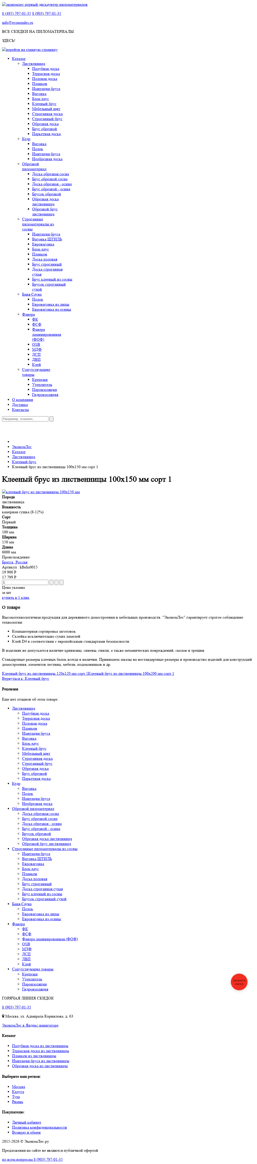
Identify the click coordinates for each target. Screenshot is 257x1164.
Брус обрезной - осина (51, 189)
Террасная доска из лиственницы (40, 1050)
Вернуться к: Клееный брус (25, 678)
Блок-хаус (40, 98)
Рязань (17, 1101)
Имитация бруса (46, 88)
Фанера (28, 314)
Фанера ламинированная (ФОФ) (46, 334)
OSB (36, 344)
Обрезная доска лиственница (45, 201)
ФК (35, 319)
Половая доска (44, 78)
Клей (36, 364)
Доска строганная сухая (42, 888)
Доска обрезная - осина (52, 184)
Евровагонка (43, 244)
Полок (37, 148)
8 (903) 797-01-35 (46, 13)
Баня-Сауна (32, 294)
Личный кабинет (26, 1122)
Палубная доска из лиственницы (40, 1045)
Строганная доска (47, 113)
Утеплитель (42, 384)
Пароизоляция (44, 389)
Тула (16, 1096)
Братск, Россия (14, 562)
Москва (18, 1086)
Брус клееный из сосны (52, 279)
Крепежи (40, 379)
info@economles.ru (17, 22)
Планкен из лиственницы (34, 1055)
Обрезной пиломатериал (34, 166)
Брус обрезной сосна (50, 179)
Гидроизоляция (45, 394)
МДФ (37, 349)
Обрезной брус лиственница (45, 211)
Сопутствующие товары (32, 969)
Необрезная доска (47, 158)
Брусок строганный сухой (44, 898)
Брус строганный (47, 264)
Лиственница (33, 63)
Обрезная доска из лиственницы (40, 1065)
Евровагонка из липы (50, 304)
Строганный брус (47, 118)
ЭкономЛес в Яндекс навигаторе (30, 1025)
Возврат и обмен (26, 1132)
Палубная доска (45, 68)
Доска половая (44, 259)
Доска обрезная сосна (50, 174)
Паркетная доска (46, 133)
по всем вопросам (32, 1159)
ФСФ (36, 324)
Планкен (39, 83)
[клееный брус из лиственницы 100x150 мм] (41, 491)
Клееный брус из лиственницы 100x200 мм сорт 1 (131, 673)
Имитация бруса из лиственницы (40, 1060)
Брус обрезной (44, 128)
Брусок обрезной (46, 194)
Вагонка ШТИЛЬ (47, 239)
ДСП (36, 354)
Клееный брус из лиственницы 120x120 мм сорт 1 (45, 673)
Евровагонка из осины (51, 309)
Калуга (18, 1091)
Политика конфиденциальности (39, 1127)
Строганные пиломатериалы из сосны (38, 224)
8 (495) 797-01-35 (16, 13)
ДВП (36, 359)
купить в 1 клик (15, 597)
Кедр (26, 138)
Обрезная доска (45, 123)
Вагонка (39, 93)
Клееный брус (44, 103)
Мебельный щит (46, 108)
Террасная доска (46, 73)
